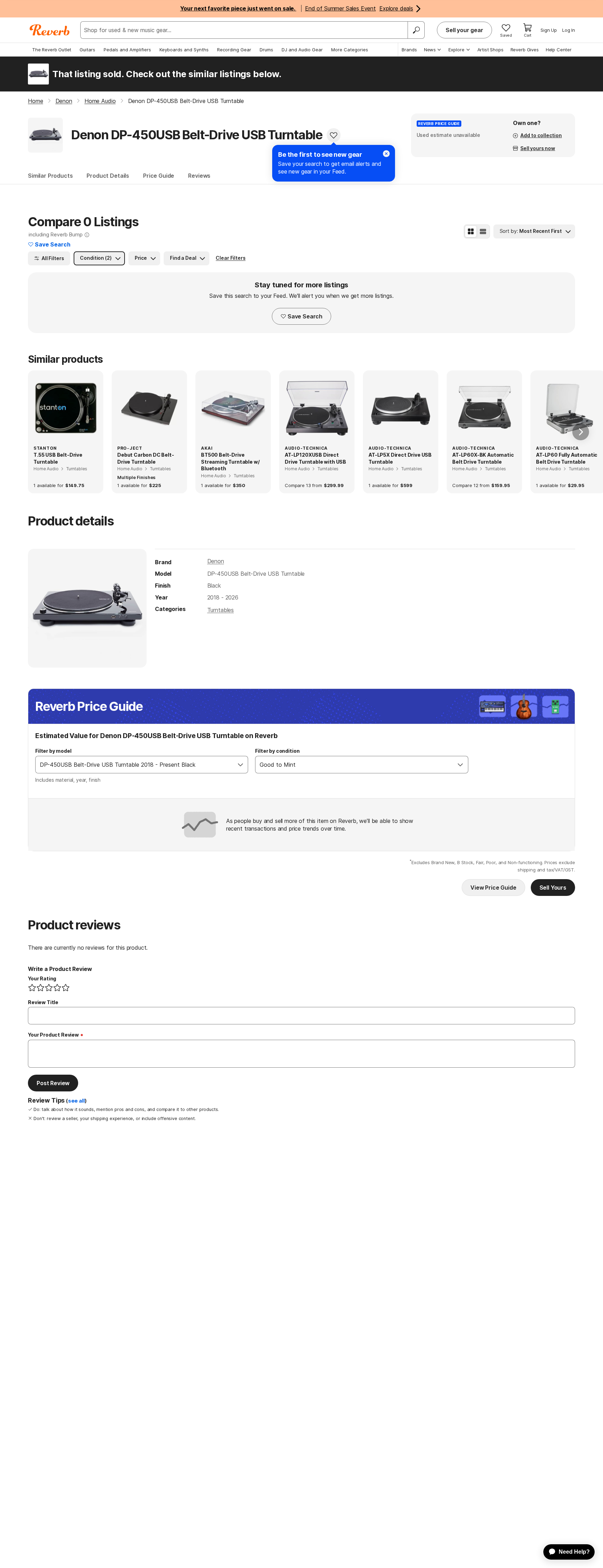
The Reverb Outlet (51, 49)
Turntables (220, 609)
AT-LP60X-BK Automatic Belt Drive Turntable (483, 458)
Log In (568, 30)
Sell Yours (552, 887)
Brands (409, 49)
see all (76, 1101)
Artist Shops (490, 49)
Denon (215, 561)
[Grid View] (470, 231)
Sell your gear (464, 30)
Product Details (108, 175)
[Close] (386, 154)
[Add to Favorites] (334, 135)
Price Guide (158, 175)
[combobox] (134, 764)
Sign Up (549, 30)
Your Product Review (53, 1035)
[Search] (416, 30)
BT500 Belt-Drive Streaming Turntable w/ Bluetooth (230, 461)
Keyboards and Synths (184, 49)
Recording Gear (234, 49)
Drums (266, 49)
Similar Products (50, 175)
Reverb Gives (525, 49)
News (430, 49)
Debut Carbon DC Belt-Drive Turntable (145, 458)
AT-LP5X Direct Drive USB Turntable (400, 458)
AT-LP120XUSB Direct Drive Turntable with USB (315, 458)
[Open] (240, 765)
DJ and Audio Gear (302, 49)
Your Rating (42, 978)
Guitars (87, 49)
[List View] (483, 231)
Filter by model (53, 751)
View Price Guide (493, 887)
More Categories (349, 49)
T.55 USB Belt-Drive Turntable (58, 458)
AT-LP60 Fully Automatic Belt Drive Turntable (566, 458)
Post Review (53, 1083)
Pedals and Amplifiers (127, 49)
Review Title (43, 1002)
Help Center (559, 49)
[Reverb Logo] (50, 30)
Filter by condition (277, 751)
